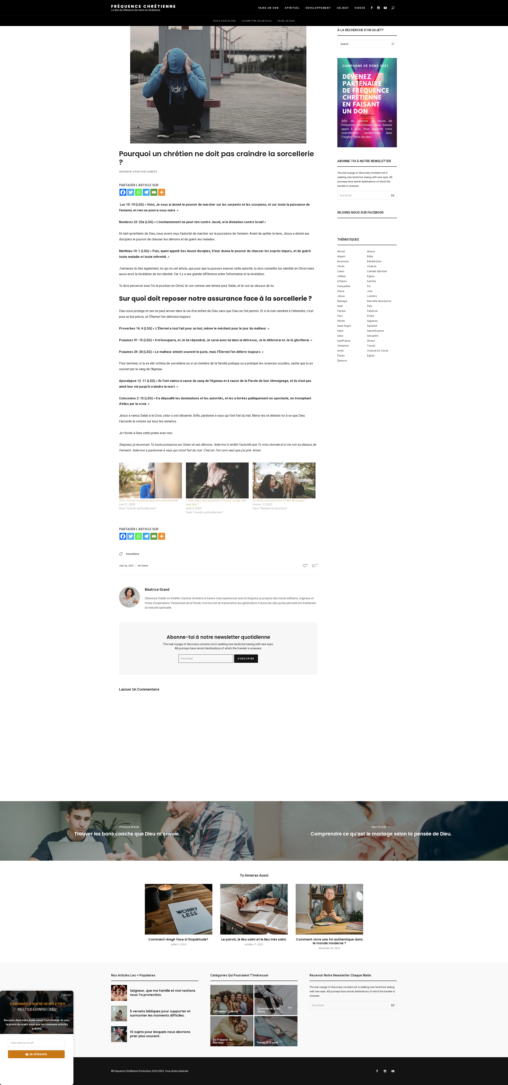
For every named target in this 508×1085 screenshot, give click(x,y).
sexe (340, 335)
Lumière (372, 296)
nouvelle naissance (379, 301)
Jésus (341, 296)
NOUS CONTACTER (224, 21)
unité (340, 350)
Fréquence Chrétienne (143, 6)
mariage (342, 301)
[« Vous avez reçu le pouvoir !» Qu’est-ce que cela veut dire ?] (217, 480)
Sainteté (372, 326)
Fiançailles (344, 286)
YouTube (385, 8)
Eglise (371, 276)
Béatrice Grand (157, 589)
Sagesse (372, 321)
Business (343, 261)
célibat (341, 276)
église (371, 355)
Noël (340, 306)
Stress (371, 340)
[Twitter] (130, 192)
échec (341, 355)
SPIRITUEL (292, 8)
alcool (341, 251)
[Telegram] (146, 192)
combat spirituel (377, 271)
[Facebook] (122, 192)
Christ (341, 266)
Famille (371, 281)
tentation (343, 345)
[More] (161, 192)
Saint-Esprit (344, 326)
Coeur (340, 271)
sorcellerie (132, 554)
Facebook (371, 8)
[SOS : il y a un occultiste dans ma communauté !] (150, 480)
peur (340, 316)
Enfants (342, 281)
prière (370, 316)
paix (369, 306)
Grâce (340, 291)
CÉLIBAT (343, 8)
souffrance (344, 340)
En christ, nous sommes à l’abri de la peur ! (279, 500)
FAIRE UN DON (268, 8)
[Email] (153, 192)
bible (370, 256)
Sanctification (375, 331)
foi (369, 286)
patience (372, 311)
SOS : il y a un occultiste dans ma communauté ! (149, 500)
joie (369, 291)
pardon (341, 311)
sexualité (372, 335)
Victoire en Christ (377, 350)
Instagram (378, 8)
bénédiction (374, 261)
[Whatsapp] (138, 192)
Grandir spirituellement (138, 171)
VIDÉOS (360, 8)
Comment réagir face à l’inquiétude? (178, 939)
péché (341, 321)
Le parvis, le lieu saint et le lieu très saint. (254, 939)
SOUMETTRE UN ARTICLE (257, 21)
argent (341, 256)
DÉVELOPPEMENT (318, 8)
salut (340, 331)
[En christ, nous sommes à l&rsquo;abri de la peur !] (284, 480)
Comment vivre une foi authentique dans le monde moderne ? (329, 941)
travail (371, 345)
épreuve (342, 360)
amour (371, 251)
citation (372, 266)
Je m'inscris (38, 1054)
